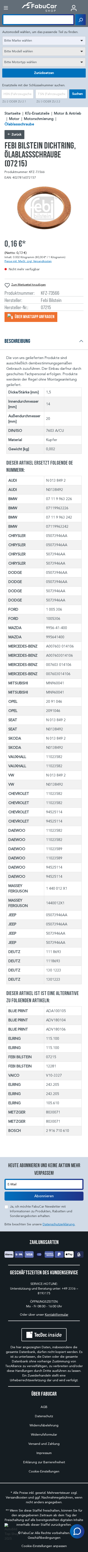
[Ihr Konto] (73, 8)
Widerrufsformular (44, 1435)
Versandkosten (16, 1497)
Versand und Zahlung (44, 1444)
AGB (44, 1407)
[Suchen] (80, 19)
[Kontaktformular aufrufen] (77, 1531)
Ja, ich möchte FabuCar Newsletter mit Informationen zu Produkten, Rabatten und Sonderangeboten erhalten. (41, 1211)
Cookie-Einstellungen (44, 1471)
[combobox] (44, 40)
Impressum (44, 1453)
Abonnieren (44, 1196)
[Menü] (5, 8)
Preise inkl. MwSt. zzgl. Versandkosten (28, 261)
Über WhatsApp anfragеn (34, 316)
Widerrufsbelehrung (44, 1425)
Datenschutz (44, 1416)
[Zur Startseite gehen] (39, 7)
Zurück (16, 134)
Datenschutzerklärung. (59, 1224)
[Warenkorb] (85, 8)
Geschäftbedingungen (44, 1538)
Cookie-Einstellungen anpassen (44, 1546)
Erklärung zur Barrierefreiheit (44, 1462)
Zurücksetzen (44, 73)
